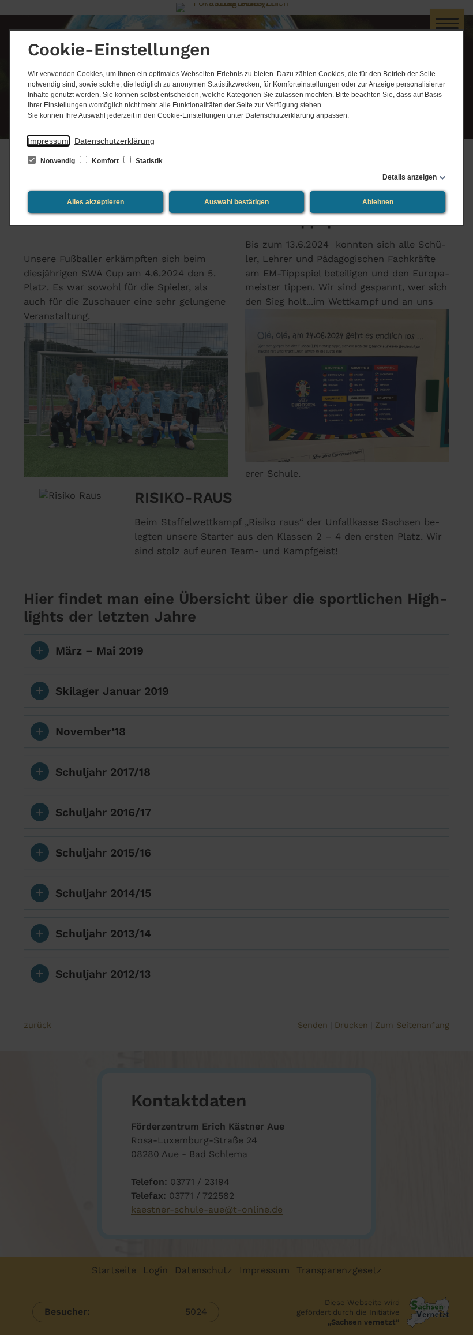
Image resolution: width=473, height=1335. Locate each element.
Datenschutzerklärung (114, 140)
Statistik (148, 161)
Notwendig (58, 161)
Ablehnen (377, 202)
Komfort (105, 161)
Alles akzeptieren (95, 202)
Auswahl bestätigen (236, 202)
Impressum (48, 140)
